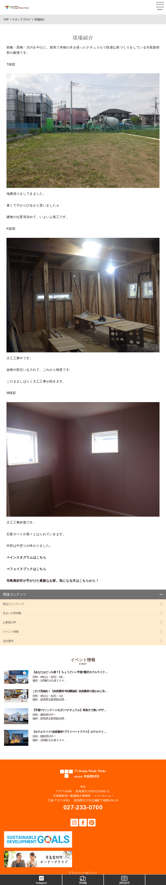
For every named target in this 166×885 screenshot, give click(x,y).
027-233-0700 (83, 807)
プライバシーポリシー (82, 872)
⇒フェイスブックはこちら (26, 569)
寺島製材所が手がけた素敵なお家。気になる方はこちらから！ (52, 580)
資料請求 (124, 882)
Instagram (41, 882)
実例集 (83, 882)
